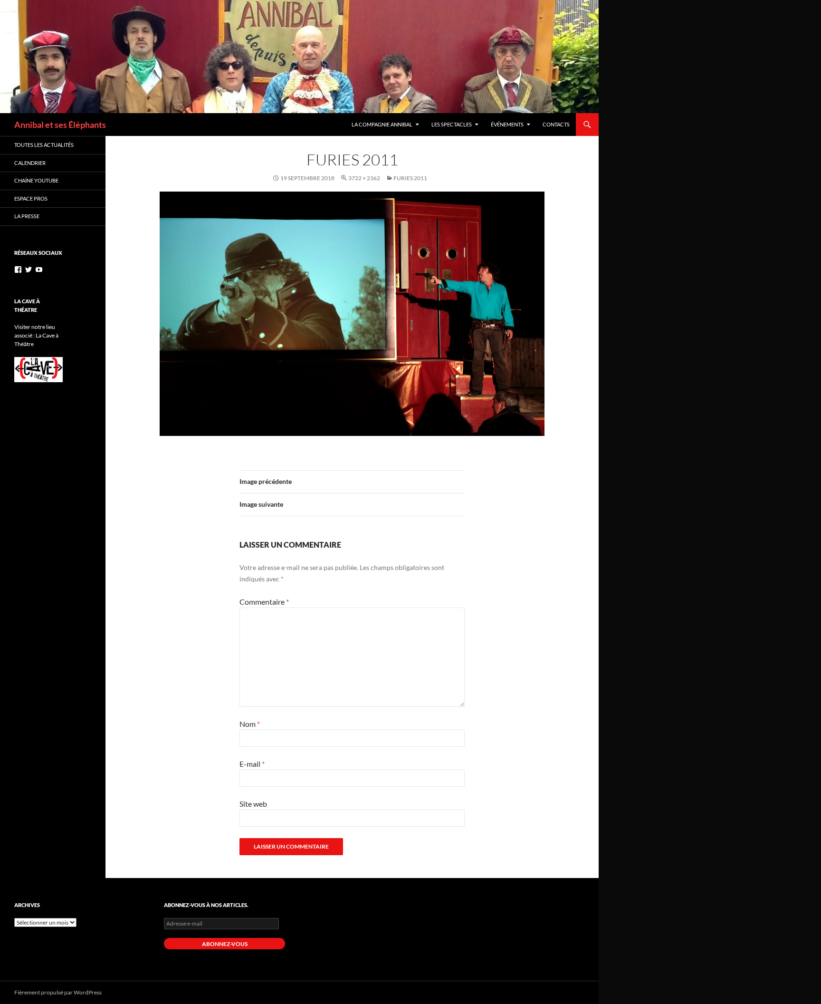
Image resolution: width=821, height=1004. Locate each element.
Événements (507, 124)
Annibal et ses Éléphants (60, 124)
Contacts (556, 124)
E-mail (252, 763)
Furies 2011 (410, 178)
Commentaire (264, 601)
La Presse (26, 216)
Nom (249, 723)
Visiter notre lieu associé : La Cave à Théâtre (36, 335)
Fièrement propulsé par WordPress (58, 992)
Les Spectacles (451, 124)
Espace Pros (31, 198)
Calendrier (30, 163)
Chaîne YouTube (36, 180)
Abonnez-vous (225, 943)
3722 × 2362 (364, 178)
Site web (253, 803)
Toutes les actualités (44, 145)
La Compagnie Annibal (382, 124)
